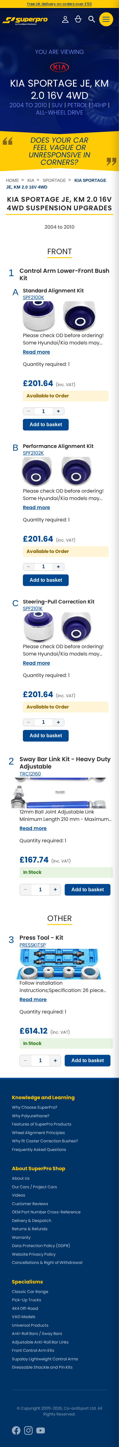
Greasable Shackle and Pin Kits (42, 1367)
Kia (30, 180)
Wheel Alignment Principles (38, 1133)
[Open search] (91, 19)
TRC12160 (30, 773)
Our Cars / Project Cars (34, 1187)
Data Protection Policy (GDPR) (41, 1246)
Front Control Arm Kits (33, 1350)
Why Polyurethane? (30, 1116)
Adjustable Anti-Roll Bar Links (40, 1342)
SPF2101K (33, 608)
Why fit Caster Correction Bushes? (45, 1141)
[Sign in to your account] (65, 19)
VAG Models (23, 1317)
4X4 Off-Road (25, 1308)
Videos (18, 1195)
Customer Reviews (30, 1204)
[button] (106, 19)
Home (12, 180)
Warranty (21, 1237)
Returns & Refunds (30, 1229)
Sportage (54, 180)
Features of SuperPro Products (41, 1124)
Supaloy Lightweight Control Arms (45, 1359)
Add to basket (46, 424)
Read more (36, 351)
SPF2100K (33, 297)
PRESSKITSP (33, 945)
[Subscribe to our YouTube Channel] (40, 1430)
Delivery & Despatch (31, 1220)
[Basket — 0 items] (78, 19)
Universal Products (30, 1325)
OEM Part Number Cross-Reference (46, 1212)
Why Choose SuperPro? (34, 1107)
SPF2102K (33, 453)
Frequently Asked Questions (39, 1149)
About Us (21, 1178)
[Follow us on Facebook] (16, 1430)
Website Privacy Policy (34, 1254)
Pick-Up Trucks (26, 1300)
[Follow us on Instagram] (28, 1430)
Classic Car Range (30, 1292)
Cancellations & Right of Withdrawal (47, 1262)
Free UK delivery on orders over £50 (59, 3)
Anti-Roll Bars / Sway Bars (37, 1333)
